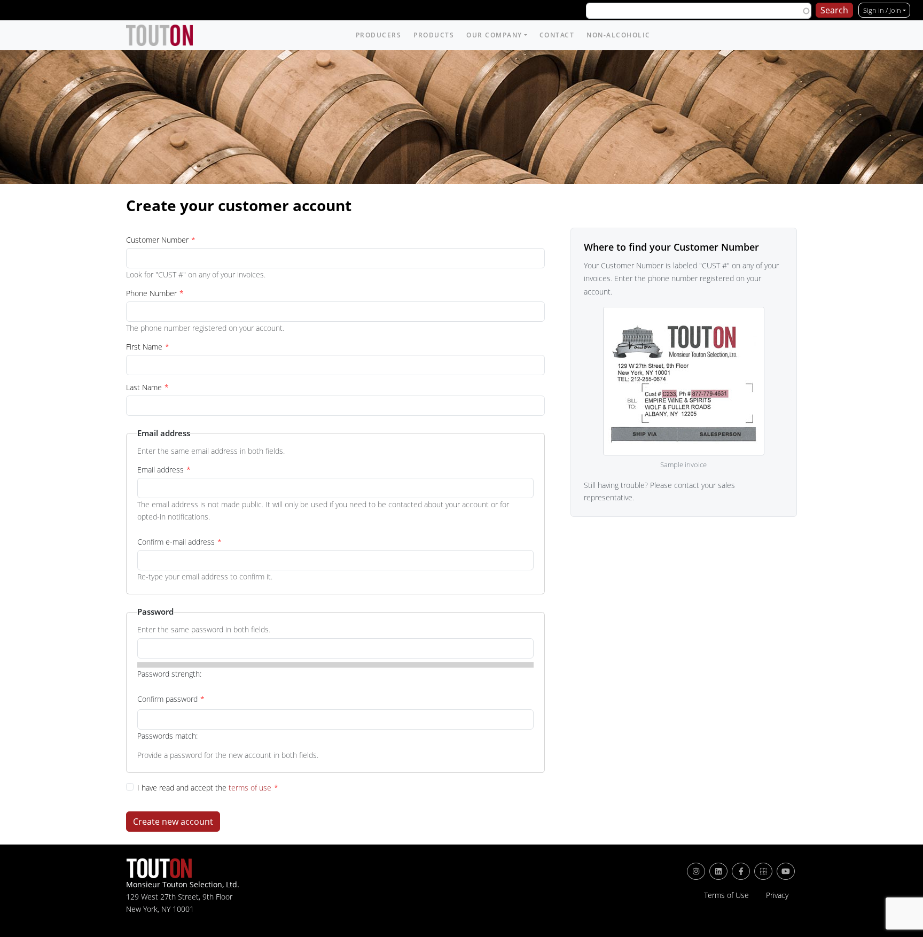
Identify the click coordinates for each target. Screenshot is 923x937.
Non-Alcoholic (618, 35)
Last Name (144, 387)
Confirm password (167, 699)
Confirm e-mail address (176, 542)
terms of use (250, 788)
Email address (160, 469)
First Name (144, 347)
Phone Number (151, 293)
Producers (379, 35)
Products (433, 35)
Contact (557, 35)
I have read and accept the (204, 788)
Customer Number (157, 240)
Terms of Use (726, 895)
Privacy (777, 895)
